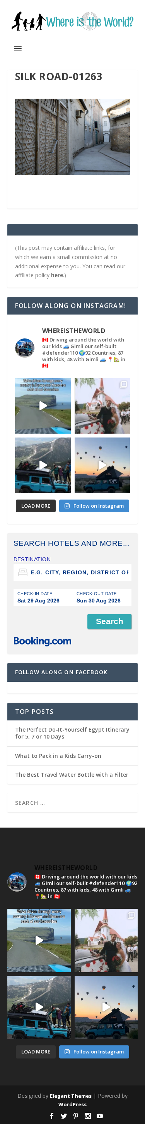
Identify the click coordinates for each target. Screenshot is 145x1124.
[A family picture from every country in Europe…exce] (43, 465)
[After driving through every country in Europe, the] (43, 406)
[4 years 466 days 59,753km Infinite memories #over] (102, 465)
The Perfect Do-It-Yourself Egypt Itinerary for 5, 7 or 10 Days (72, 733)
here (57, 275)
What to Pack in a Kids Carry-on (58, 755)
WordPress (72, 1104)
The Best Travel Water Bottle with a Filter (71, 774)
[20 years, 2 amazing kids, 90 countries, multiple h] (102, 406)
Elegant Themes (71, 1095)
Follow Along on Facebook (61, 672)
